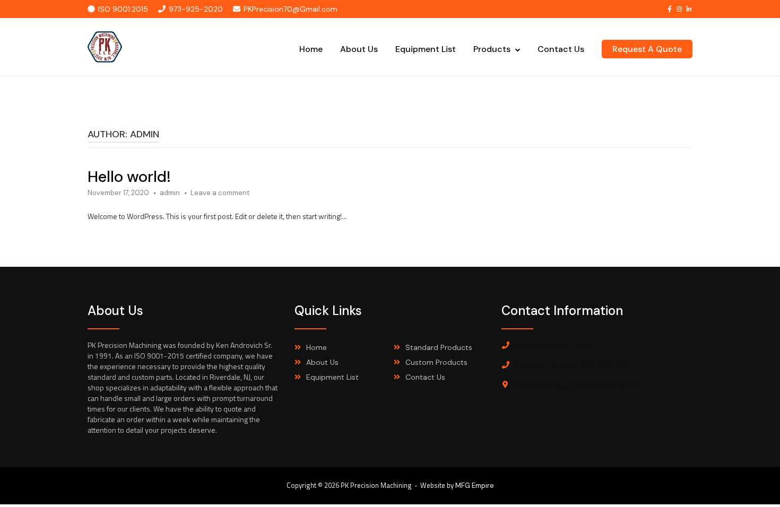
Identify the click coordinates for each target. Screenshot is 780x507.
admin (170, 192)
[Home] (105, 46)
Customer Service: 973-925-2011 (571, 365)
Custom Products (436, 362)
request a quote (647, 49)
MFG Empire (474, 485)
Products (491, 49)
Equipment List (425, 49)
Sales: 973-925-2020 (552, 346)
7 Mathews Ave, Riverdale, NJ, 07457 (576, 385)
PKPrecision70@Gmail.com (290, 9)
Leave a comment (219, 192)
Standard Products (438, 347)
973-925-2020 (196, 9)
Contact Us (561, 49)
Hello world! (129, 177)
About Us (359, 49)
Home (311, 49)
